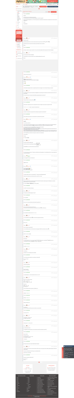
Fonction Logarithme (50, 390)
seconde (18, 383)
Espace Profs (19, 18)
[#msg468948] (51, 267)
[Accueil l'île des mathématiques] (23, 6)
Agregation (18, 391)
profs (28, 391)
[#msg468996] (51, 300)
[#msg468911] (51, 220)
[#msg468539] (51, 102)
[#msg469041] (51, 332)
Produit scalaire (50, 385)
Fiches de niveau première (52, 367)
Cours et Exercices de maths (21, 375)
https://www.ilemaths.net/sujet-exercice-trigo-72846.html (32, 128)
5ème (17, 378)
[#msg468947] (51, 262)
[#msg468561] (51, 119)
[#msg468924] (51, 236)
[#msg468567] (51, 150)
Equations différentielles (51, 391)
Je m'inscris (19, 40)
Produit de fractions (40, 385)
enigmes (28, 390)
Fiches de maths (19, 8)
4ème (17, 379)
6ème (17, 377)
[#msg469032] (51, 321)
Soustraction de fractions (40, 384)
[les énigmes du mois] (50, 4)
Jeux (17, 25)
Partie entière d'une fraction (41, 391)
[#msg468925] (51, 244)
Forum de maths (19, 10)
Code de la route (19, 58)
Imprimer (28, 367)
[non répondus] (56, 4)
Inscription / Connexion (53, 6)
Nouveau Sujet (43, 6)
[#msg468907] (51, 215)
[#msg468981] (51, 291)
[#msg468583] (51, 166)
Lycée (33, 6)
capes (18, 390)
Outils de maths (42, 375)
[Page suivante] (41, 8)
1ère (17, 384)
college (28, 377)
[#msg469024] (51, 315)
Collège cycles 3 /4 (19, 11)
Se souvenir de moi (19, 34)
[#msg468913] (51, 225)
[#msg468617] (51, 186)
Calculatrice (39, 377)
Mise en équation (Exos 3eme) (52, 388)
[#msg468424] (51, 38)
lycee (28, 383)
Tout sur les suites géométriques (67, 357)
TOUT (18, 20)
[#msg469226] (51, 355)
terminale (18, 385)
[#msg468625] (51, 195)
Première (36, 6)
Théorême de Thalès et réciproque (52, 377)
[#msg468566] (51, 140)
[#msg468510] (51, 72)
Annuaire (18, 22)
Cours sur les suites (50, 381)
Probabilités (49, 389)
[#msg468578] (51, 160)
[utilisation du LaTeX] (49, 4)
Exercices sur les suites (51, 382)
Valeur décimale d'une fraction (41, 392)
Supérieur (18, 13)
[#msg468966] (51, 277)
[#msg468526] (51, 90)
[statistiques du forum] (57, 4)
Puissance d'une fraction (40, 390)
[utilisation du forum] (46, 4)
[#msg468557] (51, 114)
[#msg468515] (51, 77)
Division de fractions (40, 386)
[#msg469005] (51, 305)
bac (17, 386)
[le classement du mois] (52, 4)
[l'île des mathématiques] (37, 1)
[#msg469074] (51, 346)
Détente (18, 16)
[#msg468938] (51, 255)
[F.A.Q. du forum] (48, 4)
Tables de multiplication (40, 379)
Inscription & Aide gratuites (53, 1)
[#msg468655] (51, 200)
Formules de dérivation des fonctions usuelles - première (68, 349)
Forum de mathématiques (28, 6)
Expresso (18, 17)
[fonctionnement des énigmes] (53, 4)
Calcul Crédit (39, 378)
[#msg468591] (51, 172)
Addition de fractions (40, 383)
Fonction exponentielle (51, 380)
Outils (18, 23)
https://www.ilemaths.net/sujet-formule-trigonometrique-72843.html (34, 130)
